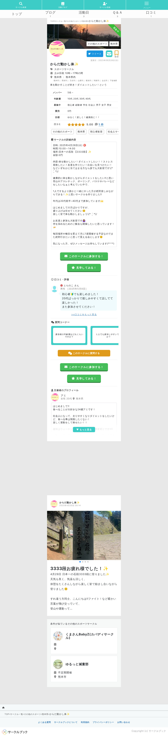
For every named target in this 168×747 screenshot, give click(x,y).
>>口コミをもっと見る (84, 314)
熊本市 (56, 80)
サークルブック (157, 730)
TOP (52, 21)
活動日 (84, 12)
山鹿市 (80, 80)
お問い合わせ (123, 722)
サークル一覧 (60, 21)
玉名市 (72, 80)
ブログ (50, 12)
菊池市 (88, 80)
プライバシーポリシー (103, 722)
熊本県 (85, 21)
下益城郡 (113, 80)
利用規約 (85, 722)
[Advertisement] (84, 467)
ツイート (97, 53)
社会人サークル (116, 131)
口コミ (151, 12)
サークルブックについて (66, 722)
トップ (17, 14)
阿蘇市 (96, 80)
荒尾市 (64, 80)
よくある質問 (44, 722)
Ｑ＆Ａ (118, 12)
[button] (80, 561)
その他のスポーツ (74, 21)
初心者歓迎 (96, 131)
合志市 (104, 80)
